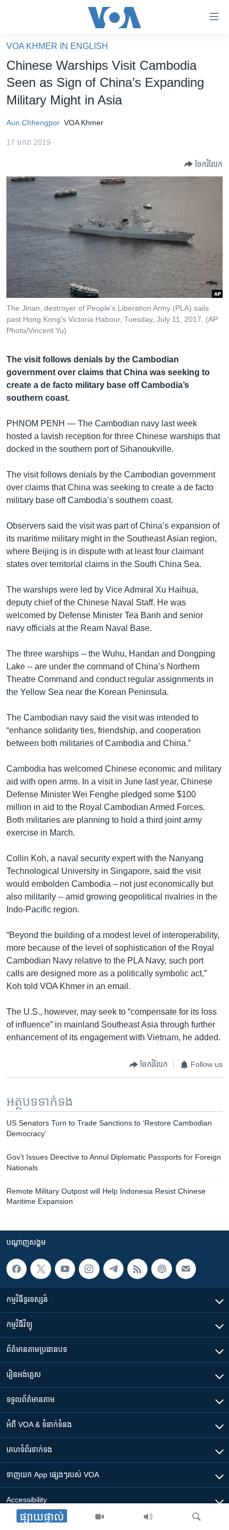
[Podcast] (161, 1269)
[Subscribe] (186, 1269)
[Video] (100, 1516)
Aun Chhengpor (33, 122)
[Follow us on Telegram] (113, 1269)
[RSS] (137, 1269)
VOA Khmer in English (57, 46)
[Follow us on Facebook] (16, 1269)
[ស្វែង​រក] (196, 1516)
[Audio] (148, 1516)
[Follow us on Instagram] (89, 1269)
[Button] (203, 164)
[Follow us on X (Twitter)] (40, 1269)
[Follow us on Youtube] (65, 1269)
